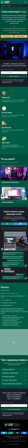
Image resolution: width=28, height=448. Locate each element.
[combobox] (2, 72)
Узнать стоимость (14, 76)
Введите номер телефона (7, 69)
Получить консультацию (14, 409)
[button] (7, 36)
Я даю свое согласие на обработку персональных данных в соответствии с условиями (13, 81)
